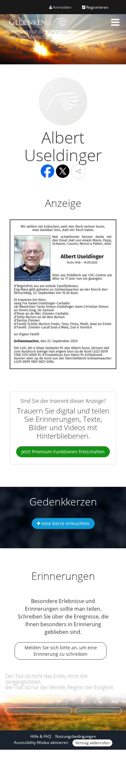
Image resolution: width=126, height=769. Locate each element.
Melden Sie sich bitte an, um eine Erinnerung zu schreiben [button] (61, 650)
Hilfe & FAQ (40, 736)
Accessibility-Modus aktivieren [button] (41, 742)
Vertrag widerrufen (92, 743)
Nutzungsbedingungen (75, 736)
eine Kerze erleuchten (64, 523)
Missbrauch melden (100, 710)
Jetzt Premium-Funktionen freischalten (63, 452)
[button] (115, 22)
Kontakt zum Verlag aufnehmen (40, 710)
